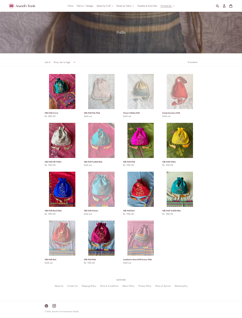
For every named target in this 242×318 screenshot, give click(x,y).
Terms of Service (163, 286)
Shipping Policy (89, 286)
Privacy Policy (145, 286)
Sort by (48, 62)
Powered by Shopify (71, 311)
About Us (59, 286)
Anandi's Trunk (57, 311)
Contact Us (72, 286)
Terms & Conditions (109, 286)
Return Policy (128, 286)
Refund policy (181, 286)
